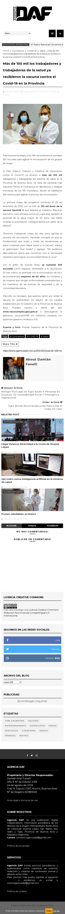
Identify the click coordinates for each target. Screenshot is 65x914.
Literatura (29, 730)
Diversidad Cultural (13, 422)
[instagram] (36, 755)
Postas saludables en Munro (18, 514)
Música (44, 730)
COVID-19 (31, 51)
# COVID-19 (32, 336)
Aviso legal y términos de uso (22, 800)
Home (6, 51)
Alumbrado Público (13, 492)
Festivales (11, 730)
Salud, (6, 95)
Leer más (56, 911)
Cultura (33, 721)
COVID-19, (54, 91)
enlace (10, 880)
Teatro (23, 735)
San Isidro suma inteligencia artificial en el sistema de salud (32, 480)
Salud (42, 51)
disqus (32, 526)
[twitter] (32, 755)
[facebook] (27, 755)
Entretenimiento (15, 726)
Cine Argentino (14, 721)
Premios (10, 735)
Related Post (10, 414)
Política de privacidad (18, 845)
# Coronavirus (17, 336)
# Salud (44, 336)
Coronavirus (18, 51)
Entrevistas (37, 726)
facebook (52, 526)
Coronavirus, (43, 91)
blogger (11, 526)
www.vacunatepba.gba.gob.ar (20, 311)
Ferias (53, 726)
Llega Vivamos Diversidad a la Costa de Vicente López (30, 445)
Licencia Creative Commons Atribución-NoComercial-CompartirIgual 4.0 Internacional (31, 612)
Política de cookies (17, 891)
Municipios (9, 457)
